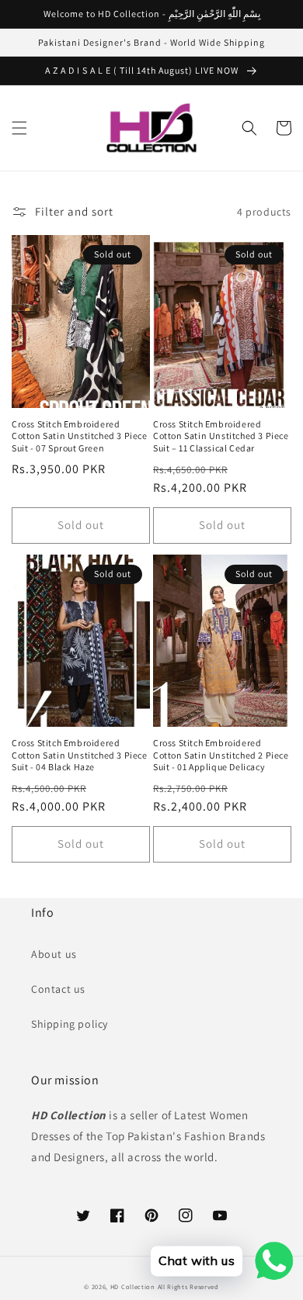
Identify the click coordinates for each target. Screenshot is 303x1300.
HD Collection (132, 1286)
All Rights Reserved (188, 1286)
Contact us (58, 989)
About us (54, 954)
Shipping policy (69, 1024)
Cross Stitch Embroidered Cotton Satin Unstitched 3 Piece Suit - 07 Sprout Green (80, 436)
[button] (19, 128)
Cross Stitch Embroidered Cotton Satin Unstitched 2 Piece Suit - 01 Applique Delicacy (221, 755)
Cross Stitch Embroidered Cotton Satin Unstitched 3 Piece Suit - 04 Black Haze (80, 755)
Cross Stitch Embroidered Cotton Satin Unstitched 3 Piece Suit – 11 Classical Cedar (221, 436)
